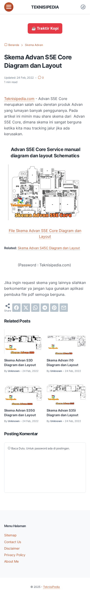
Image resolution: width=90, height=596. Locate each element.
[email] (64, 307)
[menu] (8, 7)
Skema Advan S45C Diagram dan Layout (49, 248)
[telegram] (45, 307)
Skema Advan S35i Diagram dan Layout (62, 412)
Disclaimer (12, 548)
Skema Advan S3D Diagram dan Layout (20, 362)
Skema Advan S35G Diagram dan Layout (20, 412)
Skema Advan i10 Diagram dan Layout (62, 362)
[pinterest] (54, 307)
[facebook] (16, 307)
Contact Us (12, 542)
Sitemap (10, 535)
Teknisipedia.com (19, 98)
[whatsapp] (35, 307)
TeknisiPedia (45, 7)
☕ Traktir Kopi (45, 28)
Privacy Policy (14, 555)
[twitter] (26, 307)
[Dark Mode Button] (83, 7)
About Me (11, 561)
